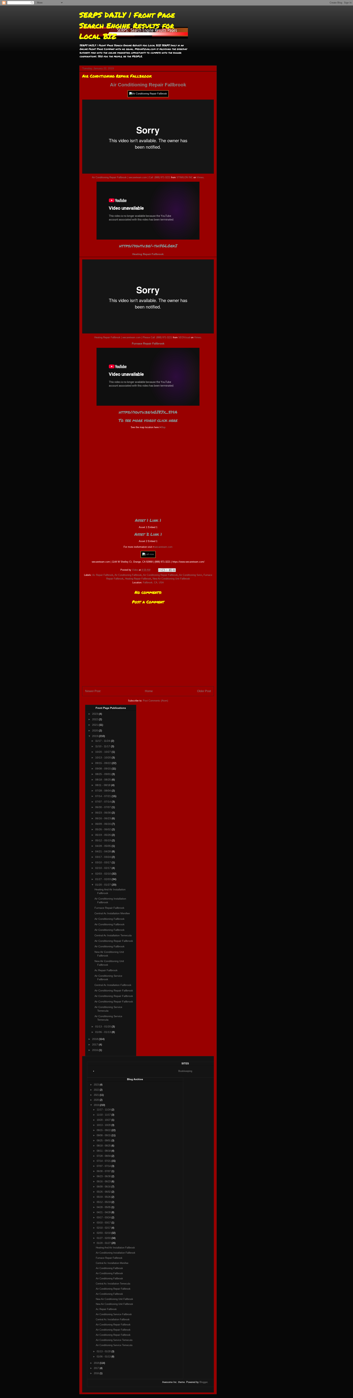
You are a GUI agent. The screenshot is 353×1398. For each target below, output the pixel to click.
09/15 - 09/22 (103, 763)
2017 (95, 1044)
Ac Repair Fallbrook (102, 575)
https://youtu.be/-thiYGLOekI (148, 246)
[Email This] (160, 570)
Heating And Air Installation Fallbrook (115, 1247)
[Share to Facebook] (170, 570)
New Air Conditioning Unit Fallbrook (171, 578)
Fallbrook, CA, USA (153, 582)
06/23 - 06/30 (103, 812)
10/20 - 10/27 (103, 751)
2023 (95, 713)
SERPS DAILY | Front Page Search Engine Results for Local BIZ (127, 25)
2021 (95, 724)
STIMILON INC (184, 177)
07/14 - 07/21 (103, 796)
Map (163, 427)
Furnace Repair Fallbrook (148, 343)
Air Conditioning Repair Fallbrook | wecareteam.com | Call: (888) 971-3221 (131, 177)
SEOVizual (184, 337)
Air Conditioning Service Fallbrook (114, 1314)
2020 (95, 730)
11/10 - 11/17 (103, 746)
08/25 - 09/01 (103, 774)
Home (149, 691)
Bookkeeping (185, 1071)
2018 (95, 1039)
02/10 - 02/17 (103, 867)
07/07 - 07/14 (103, 801)
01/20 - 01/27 (103, 884)
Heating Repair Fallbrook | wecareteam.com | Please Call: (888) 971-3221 (133, 337)
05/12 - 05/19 (103, 840)
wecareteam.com (163, 546)
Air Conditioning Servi (190, 575)
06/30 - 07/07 (103, 807)
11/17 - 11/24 (103, 740)
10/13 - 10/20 (103, 757)
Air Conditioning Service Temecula (114, 1340)
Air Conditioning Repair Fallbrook (148, 84)
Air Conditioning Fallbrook (128, 575)
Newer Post (92, 691)
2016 (95, 1050)
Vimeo (200, 177)
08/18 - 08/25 (103, 779)
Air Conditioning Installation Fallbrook (115, 1252)
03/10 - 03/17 (103, 862)
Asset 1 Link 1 (148, 520)
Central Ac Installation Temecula (113, 935)
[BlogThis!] (163, 570)
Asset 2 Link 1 (148, 534)
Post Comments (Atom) (155, 700)
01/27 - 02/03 (103, 879)
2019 (95, 736)
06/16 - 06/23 (103, 818)
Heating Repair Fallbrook (148, 254)
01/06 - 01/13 (103, 1032)
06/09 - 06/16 (103, 823)
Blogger (203, 1382)
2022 (95, 719)
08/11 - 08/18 (103, 785)
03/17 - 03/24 (103, 856)
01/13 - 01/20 (103, 1026)
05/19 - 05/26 (103, 834)
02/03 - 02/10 (103, 873)
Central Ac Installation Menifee (112, 913)
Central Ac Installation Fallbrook (113, 985)
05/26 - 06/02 (103, 829)
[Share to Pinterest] (174, 570)
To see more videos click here (148, 420)
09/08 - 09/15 (103, 768)
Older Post (204, 691)
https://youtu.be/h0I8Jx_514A (148, 412)
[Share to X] (167, 570)
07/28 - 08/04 (103, 790)
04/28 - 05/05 (103, 845)
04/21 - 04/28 (103, 851)
